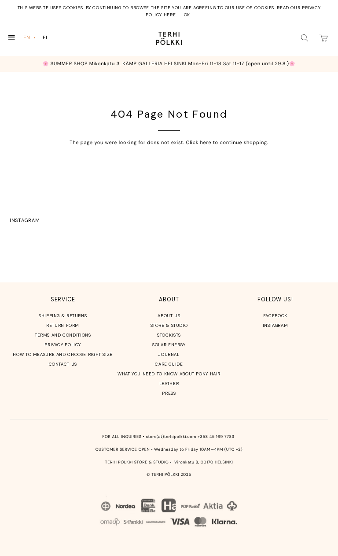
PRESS (169, 393)
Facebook (275, 316)
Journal (168, 354)
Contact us (63, 364)
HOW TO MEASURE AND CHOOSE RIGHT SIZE (63, 354)
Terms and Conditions (63, 335)
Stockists (169, 335)
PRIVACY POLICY (62, 345)
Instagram (25, 220)
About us (169, 316)
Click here (199, 143)
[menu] (37, 37)
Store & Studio (169, 325)
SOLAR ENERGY (169, 345)
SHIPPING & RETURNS (63, 316)
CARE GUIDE (169, 364)
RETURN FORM (62, 325)
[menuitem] (30, 37)
